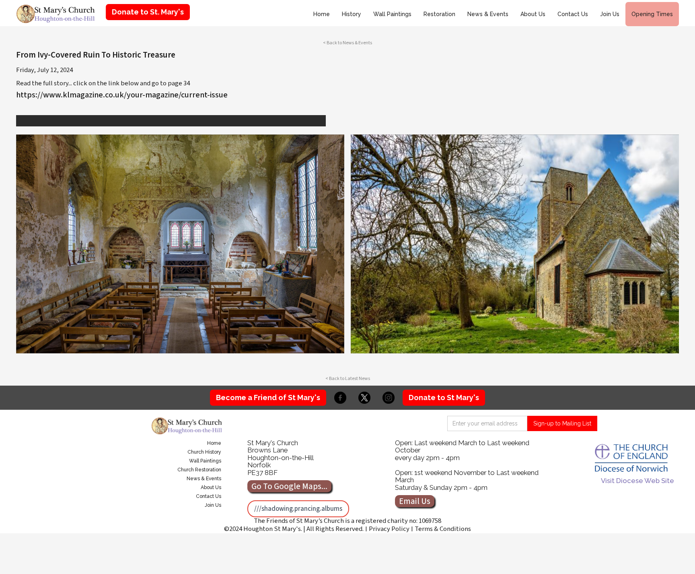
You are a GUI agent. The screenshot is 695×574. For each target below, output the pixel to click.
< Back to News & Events (347, 43)
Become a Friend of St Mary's (268, 397)
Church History (204, 452)
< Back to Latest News (347, 379)
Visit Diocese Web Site (637, 481)
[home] (58, 13)
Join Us (609, 14)
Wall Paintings (392, 14)
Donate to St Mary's (444, 397)
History (351, 14)
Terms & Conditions (443, 529)
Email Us (414, 501)
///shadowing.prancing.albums (298, 509)
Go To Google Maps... (289, 486)
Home (321, 14)
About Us (532, 14)
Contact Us (572, 14)
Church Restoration (199, 470)
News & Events (487, 14)
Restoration (439, 14)
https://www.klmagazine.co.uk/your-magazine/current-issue (122, 95)
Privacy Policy (389, 529)
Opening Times (652, 14)
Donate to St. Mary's (148, 12)
